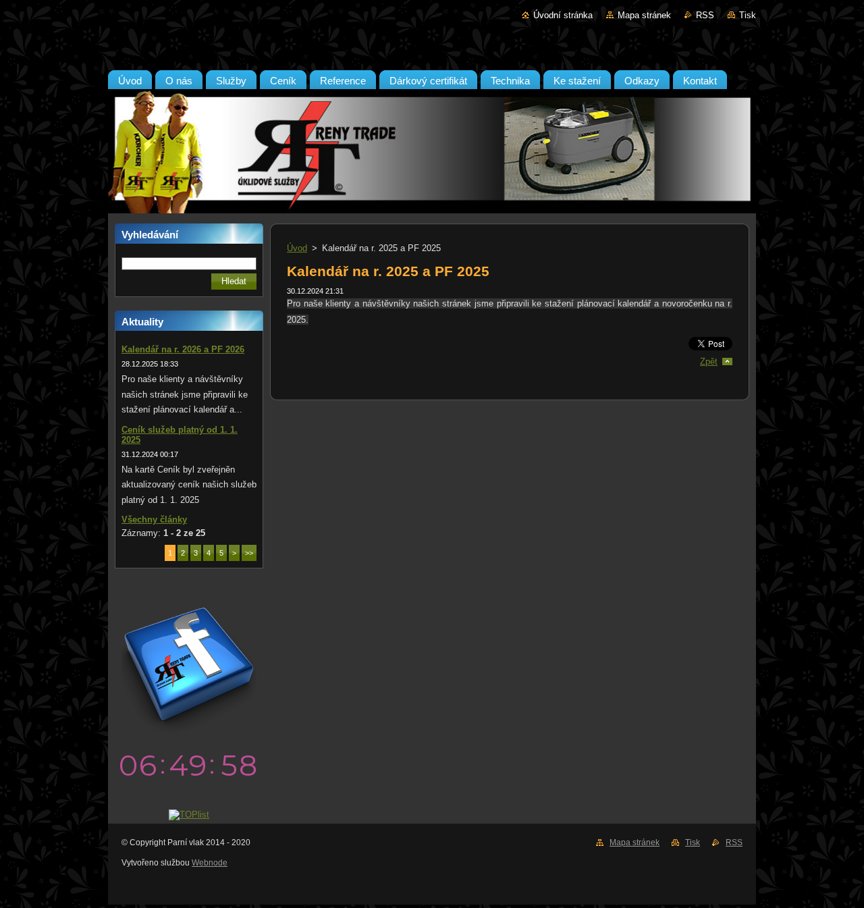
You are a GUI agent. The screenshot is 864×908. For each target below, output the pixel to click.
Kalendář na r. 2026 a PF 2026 (183, 349)
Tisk (747, 15)
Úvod (297, 248)
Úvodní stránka (563, 15)
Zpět (709, 361)
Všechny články (154, 519)
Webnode (209, 862)
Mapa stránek (644, 15)
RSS (705, 15)
